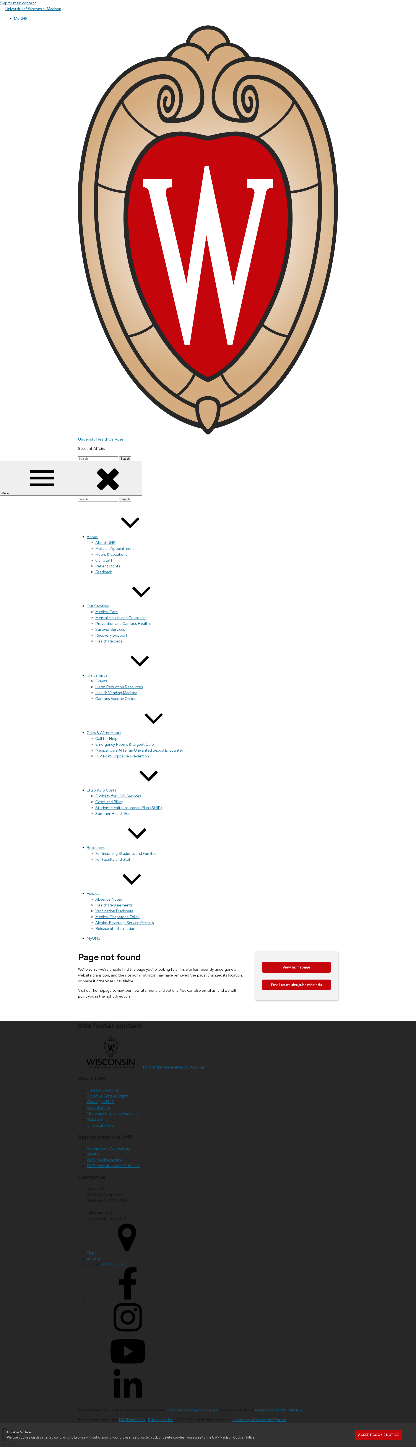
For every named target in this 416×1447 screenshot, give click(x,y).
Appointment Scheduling (108, 1148)
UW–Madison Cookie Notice (233, 1437)
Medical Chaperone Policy (117, 916)
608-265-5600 (113, 1264)
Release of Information (115, 928)
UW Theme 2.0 (132, 1419)
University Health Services (101, 439)
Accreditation (98, 1107)
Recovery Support (111, 635)
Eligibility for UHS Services (118, 795)
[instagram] (127, 1332)
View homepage (296, 967)
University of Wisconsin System (259, 1419)
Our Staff (103, 560)
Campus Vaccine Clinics (115, 698)
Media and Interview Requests (113, 1113)
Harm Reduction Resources (119, 686)
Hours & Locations (111, 554)
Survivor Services (110, 629)
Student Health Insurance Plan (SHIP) (128, 807)
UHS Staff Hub (100, 1125)
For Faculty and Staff (113, 859)
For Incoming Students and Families (125, 853)
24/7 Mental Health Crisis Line (113, 1165)
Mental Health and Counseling (121, 617)
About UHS (105, 542)
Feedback (103, 571)
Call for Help (106, 738)
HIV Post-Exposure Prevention (122, 756)
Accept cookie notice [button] (378, 1435)
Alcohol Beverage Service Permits (124, 922)
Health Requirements (114, 905)
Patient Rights (107, 566)
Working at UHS (100, 1101)
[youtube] (127, 1366)
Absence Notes (108, 899)
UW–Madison (33, 8)
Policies (93, 893)
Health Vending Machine (116, 692)
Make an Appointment (114, 548)
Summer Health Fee (112, 813)
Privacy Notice (160, 1419)
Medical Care (106, 611)
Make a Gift (97, 1119)
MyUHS (21, 18)
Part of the (174, 1067)
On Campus (97, 675)
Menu (6, 493)
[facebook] (127, 1298)
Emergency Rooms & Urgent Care (124, 744)
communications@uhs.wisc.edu (193, 1410)
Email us (94, 1258)
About (92, 536)
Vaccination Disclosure (114, 910)
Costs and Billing (109, 801)
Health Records (108, 641)
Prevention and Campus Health (122, 623)
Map (90, 1252)
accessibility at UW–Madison (278, 1410)
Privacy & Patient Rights (107, 1095)
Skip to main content (18, 2)
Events (101, 680)
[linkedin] (127, 1400)
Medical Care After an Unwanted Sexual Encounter (139, 750)
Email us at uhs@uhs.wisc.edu (296, 984)
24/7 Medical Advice (104, 1159)
